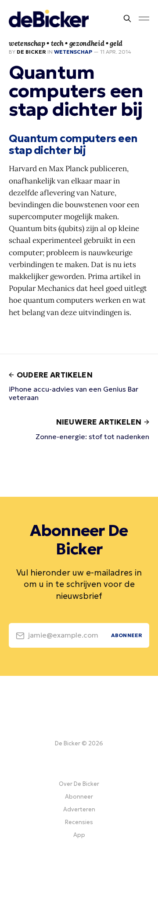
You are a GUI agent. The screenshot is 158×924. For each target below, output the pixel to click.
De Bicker (31, 51)
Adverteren (79, 809)
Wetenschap (73, 51)
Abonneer (79, 796)
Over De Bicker (79, 784)
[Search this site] (127, 18)
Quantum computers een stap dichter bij (73, 144)
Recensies (79, 822)
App (79, 835)
